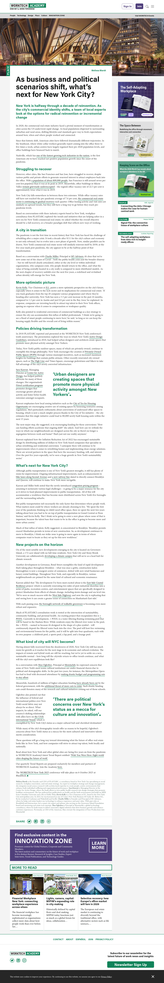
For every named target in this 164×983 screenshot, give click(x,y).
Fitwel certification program (29, 385)
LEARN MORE (99, 845)
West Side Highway (61, 595)
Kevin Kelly (21, 287)
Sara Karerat (22, 369)
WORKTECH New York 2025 (34, 772)
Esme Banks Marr (71, 876)
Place (8, 70)
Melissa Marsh (98, 70)
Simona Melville (148, 219)
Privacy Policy (106, 976)
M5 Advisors (77, 256)
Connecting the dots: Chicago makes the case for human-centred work (136, 209)
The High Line (38, 361)
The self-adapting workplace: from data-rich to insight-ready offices (135, 239)
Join (139, 6)
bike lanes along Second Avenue (31, 477)
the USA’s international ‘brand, (30, 718)
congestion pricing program (85, 485)
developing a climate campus (58, 556)
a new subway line (61, 477)
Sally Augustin (148, 203)
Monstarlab (70, 665)
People (122, 203)
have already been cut (87, 683)
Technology (125, 233)
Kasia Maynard (38, 876)
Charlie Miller (51, 256)
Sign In (127, 6)
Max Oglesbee (45, 665)
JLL (47, 287)
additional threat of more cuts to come (63, 686)
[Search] (147, 6)
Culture (123, 219)
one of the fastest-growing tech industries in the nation (62, 155)
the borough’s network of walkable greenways (61, 604)
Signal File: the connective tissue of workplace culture (134, 224)
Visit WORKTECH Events (144, 16)
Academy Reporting (147, 234)
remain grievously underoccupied (38, 186)
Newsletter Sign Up (130, 964)
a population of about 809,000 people (49, 180)
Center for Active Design (30, 374)
